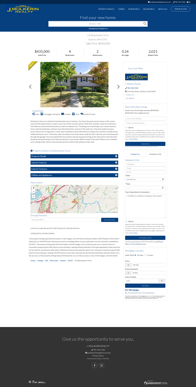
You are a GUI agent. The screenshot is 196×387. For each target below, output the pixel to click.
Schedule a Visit (155, 154)
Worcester (54, 260)
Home (33, 260)
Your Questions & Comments (137, 192)
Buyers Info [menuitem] (134, 9)
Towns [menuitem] (121, 9)
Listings (40, 260)
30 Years (139, 255)
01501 (70, 260)
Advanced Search (97, 28)
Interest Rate (130, 277)
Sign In (177, 9)
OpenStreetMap (106, 212)
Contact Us (130, 95)
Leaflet (97, 212)
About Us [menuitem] (162, 9)
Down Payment (131, 269)
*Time (127, 184)
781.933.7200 (132, 88)
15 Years (149, 255)
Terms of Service (137, 244)
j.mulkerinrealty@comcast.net (160, 2)
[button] (145, 24)
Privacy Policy (133, 139)
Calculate (145, 285)
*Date (127, 175)
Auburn (63, 260)
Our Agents (130, 98)
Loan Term (129, 255)
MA (46, 260)
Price (127, 261)
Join (185, 9)
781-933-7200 (180, 2)
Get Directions (109, 220)
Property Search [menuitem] (105, 9)
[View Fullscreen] (33, 196)
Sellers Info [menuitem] (148, 9)
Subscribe (145, 144)
